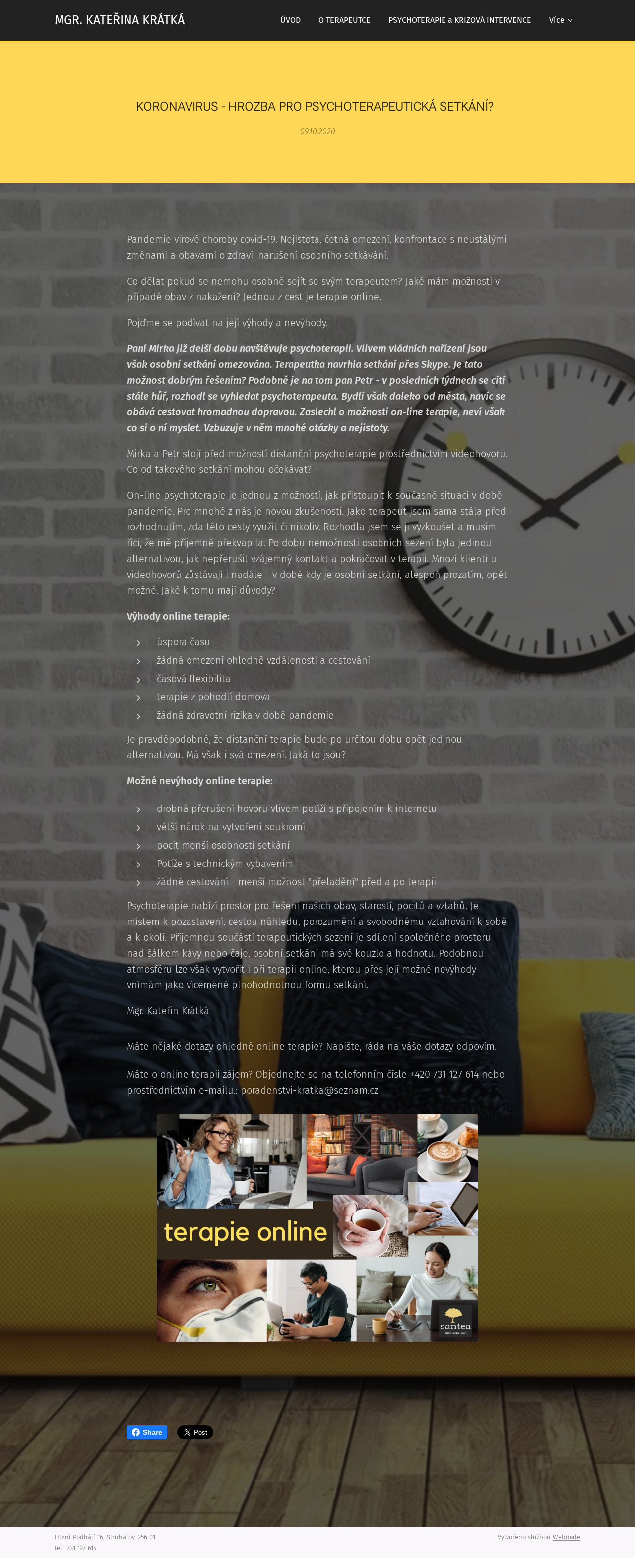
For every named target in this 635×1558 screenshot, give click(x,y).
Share (152, 1432)
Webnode (566, 1537)
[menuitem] (290, 20)
